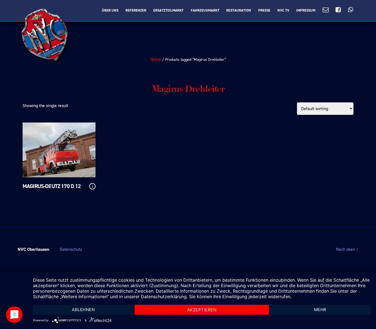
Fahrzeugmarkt (205, 10)
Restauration (238, 10)
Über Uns (110, 10)
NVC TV (283, 10)
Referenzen (136, 10)
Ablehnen (83, 309)
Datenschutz (71, 249)
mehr (320, 309)
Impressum (305, 10)
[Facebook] (338, 10)
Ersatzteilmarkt (168, 10)
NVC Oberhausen (33, 249)
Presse (264, 10)
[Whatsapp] (350, 10)
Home (155, 59)
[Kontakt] (326, 10)
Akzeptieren (202, 309)
